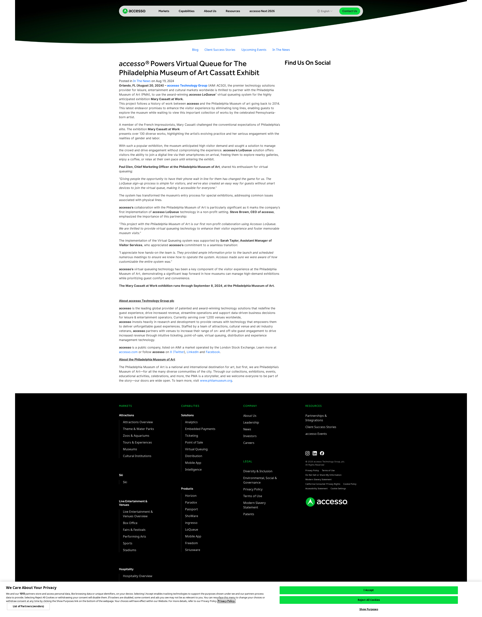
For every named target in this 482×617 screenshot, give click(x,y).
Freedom (191, 543)
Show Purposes (368, 609)
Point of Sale (194, 442)
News (247, 429)
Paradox (191, 502)
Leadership (251, 422)
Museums (130, 449)
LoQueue (191, 529)
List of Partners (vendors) (28, 606)
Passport (191, 509)
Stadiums (129, 550)
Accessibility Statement (316, 488)
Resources (233, 11)
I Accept (369, 590)
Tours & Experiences (137, 442)
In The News (281, 50)
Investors (250, 436)
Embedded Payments (200, 429)
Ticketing (191, 436)
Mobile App (193, 463)
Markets (164, 11)
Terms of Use (252, 496)
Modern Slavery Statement (318, 479)
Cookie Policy (349, 483)
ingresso (191, 523)
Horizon (191, 496)
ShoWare (191, 516)
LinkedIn (193, 352)
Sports (127, 543)
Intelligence (193, 469)
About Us (210, 11)
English (325, 11)
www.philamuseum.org (216, 380)
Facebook (213, 352)
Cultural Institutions (137, 456)
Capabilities (186, 11)
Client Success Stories (219, 50)
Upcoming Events (253, 50)
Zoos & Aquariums (136, 436)
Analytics (191, 422)
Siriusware (192, 550)
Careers (248, 443)
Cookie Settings (338, 488)
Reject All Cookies (369, 600)
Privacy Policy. (226, 601)
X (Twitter (177, 352)
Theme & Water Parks (138, 429)
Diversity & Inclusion (257, 471)
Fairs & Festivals (134, 530)
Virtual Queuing (196, 449)
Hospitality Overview (137, 576)
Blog (195, 50)
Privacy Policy (252, 489)
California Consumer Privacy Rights (322, 483)
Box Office (130, 523)
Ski (125, 482)
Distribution (193, 456)
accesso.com (128, 352)
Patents (248, 514)
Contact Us (349, 11)
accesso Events (316, 434)
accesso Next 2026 (262, 11)
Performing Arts (134, 536)
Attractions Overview (138, 422)
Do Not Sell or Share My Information (323, 474)
